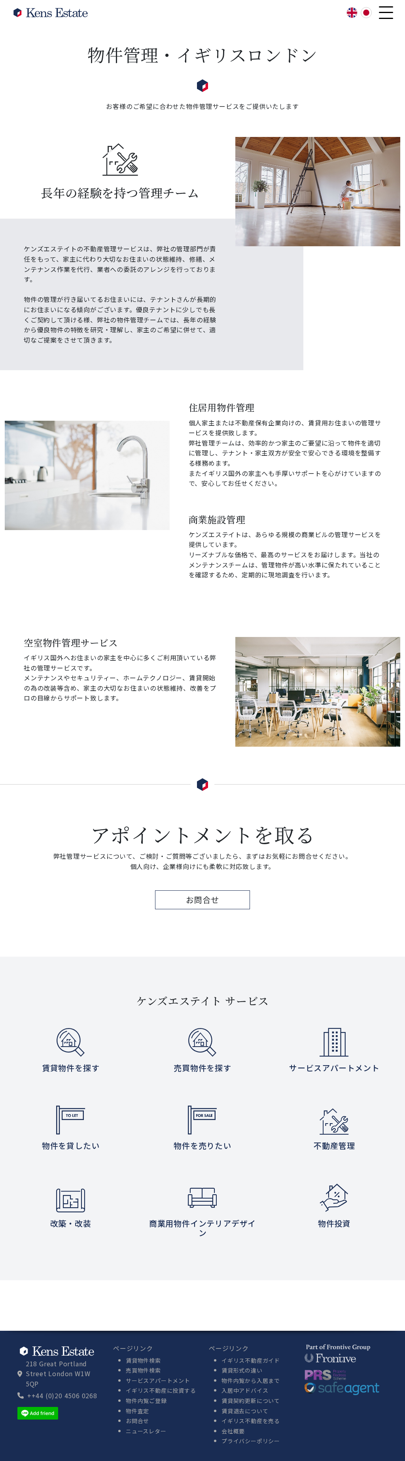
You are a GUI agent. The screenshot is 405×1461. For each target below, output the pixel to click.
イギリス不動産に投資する (161, 1390)
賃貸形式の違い (242, 1370)
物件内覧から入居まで (250, 1380)
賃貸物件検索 (143, 1360)
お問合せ (202, 899)
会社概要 (233, 1431)
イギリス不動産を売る (250, 1421)
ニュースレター (146, 1431)
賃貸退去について (244, 1411)
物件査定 (137, 1411)
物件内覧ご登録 (146, 1401)
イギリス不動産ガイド (250, 1360)
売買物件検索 (143, 1370)
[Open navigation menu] (386, 13)
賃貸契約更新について (250, 1401)
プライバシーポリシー (250, 1441)
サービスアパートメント (158, 1380)
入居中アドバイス (244, 1390)
